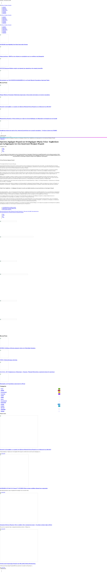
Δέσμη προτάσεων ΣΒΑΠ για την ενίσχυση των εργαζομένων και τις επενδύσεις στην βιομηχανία (22, 56)
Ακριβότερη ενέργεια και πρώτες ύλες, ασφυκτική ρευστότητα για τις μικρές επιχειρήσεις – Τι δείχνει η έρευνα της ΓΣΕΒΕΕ (28, 130)
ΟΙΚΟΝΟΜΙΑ (5, 29)
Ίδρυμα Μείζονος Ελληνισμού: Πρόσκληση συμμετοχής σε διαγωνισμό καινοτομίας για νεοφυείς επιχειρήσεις (25, 94)
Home (1, 138)
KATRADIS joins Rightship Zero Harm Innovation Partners (14, 44)
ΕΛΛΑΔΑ (4, 30)
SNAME (30, 397)
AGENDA (4, 31)
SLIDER (30, 395)
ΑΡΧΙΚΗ (4, 26)
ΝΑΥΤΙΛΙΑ (4, 28)
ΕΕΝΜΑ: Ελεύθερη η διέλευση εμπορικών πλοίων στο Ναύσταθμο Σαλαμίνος (17, 348)
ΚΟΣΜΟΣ (30, 406)
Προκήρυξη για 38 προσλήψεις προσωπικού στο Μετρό (12, 383)
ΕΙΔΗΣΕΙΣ (4, 32)
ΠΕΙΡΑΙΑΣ (4, 27)
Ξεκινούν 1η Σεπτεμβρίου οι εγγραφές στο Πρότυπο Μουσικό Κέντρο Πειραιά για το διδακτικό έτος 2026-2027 (25, 106)
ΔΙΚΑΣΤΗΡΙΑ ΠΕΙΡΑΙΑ (6, 209)
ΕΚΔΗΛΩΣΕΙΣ (30, 402)
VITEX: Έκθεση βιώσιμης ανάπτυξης (8, 360)
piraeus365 (3, 453)
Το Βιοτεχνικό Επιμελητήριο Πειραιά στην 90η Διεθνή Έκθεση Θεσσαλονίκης (18, 563)
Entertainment (30, 392)
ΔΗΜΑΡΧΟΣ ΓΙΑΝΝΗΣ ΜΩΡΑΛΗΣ (9, 208)
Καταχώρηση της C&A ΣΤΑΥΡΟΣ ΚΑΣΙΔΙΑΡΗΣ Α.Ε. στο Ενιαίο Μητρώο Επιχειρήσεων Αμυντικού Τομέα (24, 80)
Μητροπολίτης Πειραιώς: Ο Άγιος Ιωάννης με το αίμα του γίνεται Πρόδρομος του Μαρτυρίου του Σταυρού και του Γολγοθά (28, 118)
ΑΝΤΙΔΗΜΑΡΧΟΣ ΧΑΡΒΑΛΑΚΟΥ (9, 207)
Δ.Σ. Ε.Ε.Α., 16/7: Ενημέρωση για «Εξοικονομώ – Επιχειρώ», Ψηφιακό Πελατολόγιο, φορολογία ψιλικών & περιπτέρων (27, 371)
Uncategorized (30, 400)
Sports (30, 399)
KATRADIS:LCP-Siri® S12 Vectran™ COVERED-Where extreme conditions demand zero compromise (24, 488)
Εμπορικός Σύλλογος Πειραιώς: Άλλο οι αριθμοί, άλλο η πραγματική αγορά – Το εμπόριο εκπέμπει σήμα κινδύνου (26, 524)
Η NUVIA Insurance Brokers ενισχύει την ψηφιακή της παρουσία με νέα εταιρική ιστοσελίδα (21, 68)
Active (30, 388)
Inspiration (30, 393)
